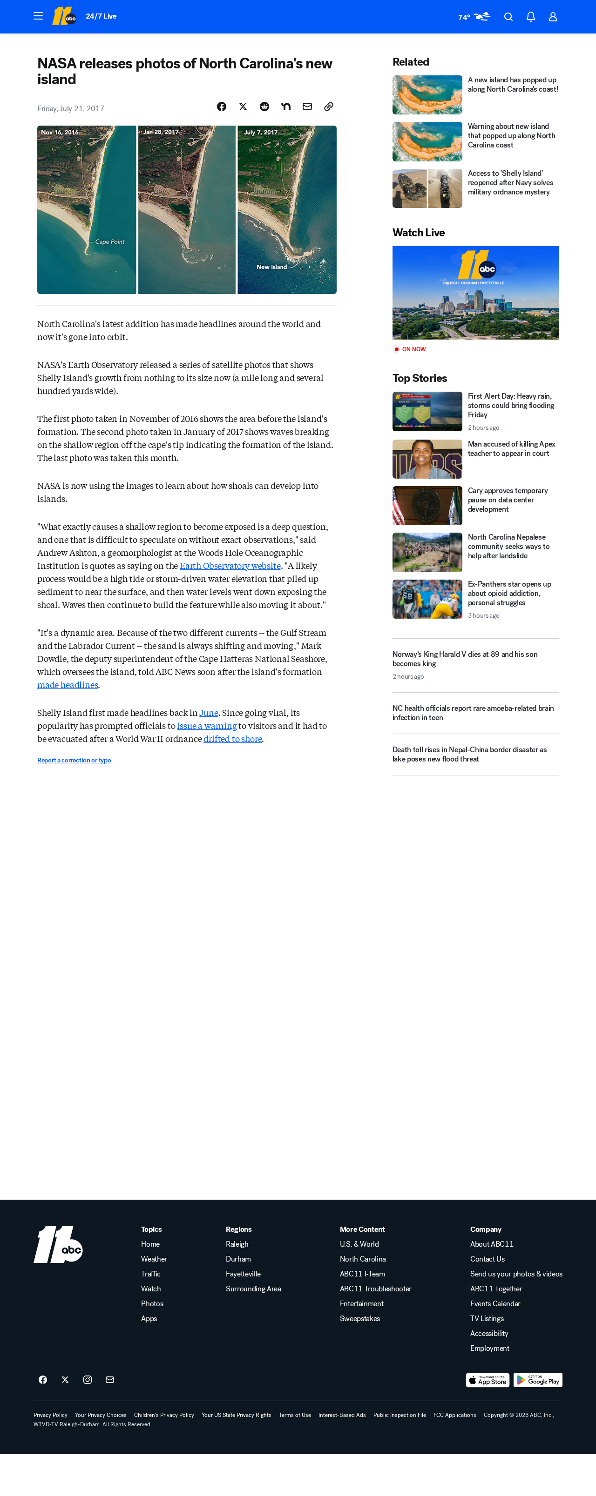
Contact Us (487, 1259)
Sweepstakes (360, 1318)
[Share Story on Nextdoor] (286, 106)
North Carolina (363, 1259)
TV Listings (486, 1318)
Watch (151, 1289)
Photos (152, 1304)
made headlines (67, 684)
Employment (489, 1348)
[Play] (476, 293)
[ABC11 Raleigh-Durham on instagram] (87, 1380)
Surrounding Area (253, 1289)
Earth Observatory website (230, 565)
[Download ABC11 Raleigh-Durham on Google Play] (538, 1380)
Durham (238, 1259)
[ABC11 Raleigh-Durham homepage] (64, 17)
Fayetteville (243, 1274)
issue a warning (207, 725)
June (208, 712)
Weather (154, 1259)
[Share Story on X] (243, 106)
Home (150, 1244)
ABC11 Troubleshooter (376, 1289)
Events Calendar (495, 1304)
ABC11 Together (496, 1289)
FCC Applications (454, 1415)
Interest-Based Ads (342, 1415)
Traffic (151, 1274)
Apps (149, 1318)
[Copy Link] (329, 106)
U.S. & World (359, 1244)
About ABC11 (492, 1244)
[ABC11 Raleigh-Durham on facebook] (43, 1380)
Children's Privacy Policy (164, 1415)
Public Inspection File (399, 1415)
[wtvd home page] (58, 1244)
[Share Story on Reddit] (264, 106)
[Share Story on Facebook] (222, 106)
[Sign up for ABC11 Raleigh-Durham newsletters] (110, 1380)
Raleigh (237, 1244)
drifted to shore (232, 738)
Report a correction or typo (74, 760)
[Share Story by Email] (307, 106)
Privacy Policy (51, 1415)
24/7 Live (101, 16)
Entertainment (362, 1304)
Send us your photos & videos (516, 1274)
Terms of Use (295, 1415)
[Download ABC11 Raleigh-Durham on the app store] (488, 1380)
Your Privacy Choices (101, 1415)
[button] (38, 16)
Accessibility (489, 1333)
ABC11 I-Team (362, 1274)
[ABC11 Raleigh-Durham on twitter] (65, 1380)
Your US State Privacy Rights (236, 1415)
